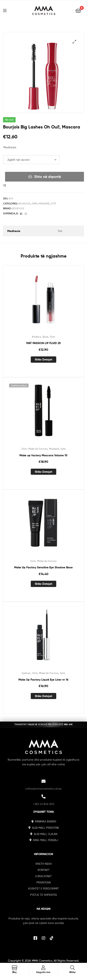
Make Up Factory (38, 448)
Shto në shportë (47, 176)
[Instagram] (43, 938)
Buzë (45, 336)
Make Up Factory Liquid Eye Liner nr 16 (43, 679)
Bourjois (24, 203)
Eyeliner (26, 673)
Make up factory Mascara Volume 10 (43, 455)
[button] (74, 41)
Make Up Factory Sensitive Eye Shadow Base (43, 567)
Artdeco (36, 336)
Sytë (53, 203)
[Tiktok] (52, 938)
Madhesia (9, 147)
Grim (34, 203)
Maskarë (44, 203)
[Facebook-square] (35, 938)
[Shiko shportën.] (78, 10)
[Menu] (7, 10)
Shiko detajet (43, 359)
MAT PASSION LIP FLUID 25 (43, 343)
